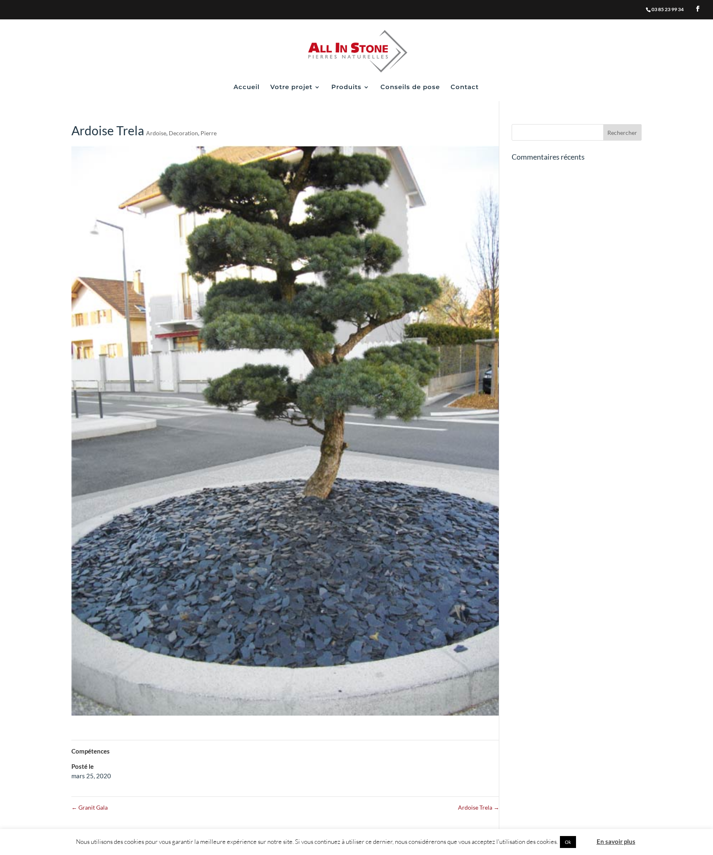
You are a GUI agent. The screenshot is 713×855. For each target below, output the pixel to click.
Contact (465, 87)
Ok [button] (568, 842)
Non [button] (585, 842)
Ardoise (156, 133)
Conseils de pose (410, 87)
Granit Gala (89, 807)
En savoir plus (616, 841)
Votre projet (291, 87)
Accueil (247, 87)
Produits (346, 87)
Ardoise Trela (478, 807)
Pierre (209, 133)
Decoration (183, 133)
